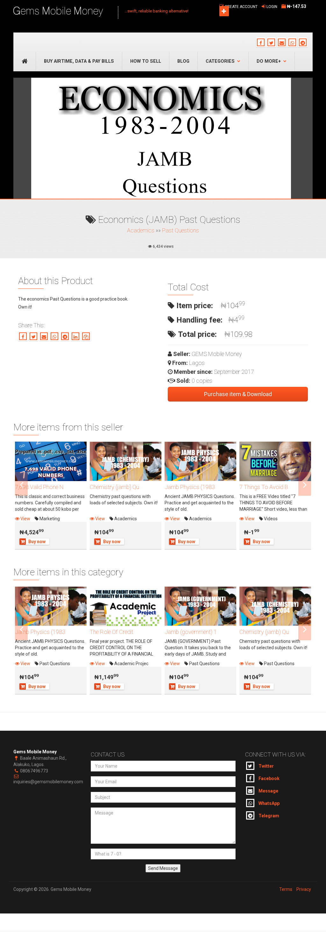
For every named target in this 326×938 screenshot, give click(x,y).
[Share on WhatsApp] (54, 336)
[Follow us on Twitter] (271, 42)
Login (271, 6)
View (24, 518)
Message (268, 790)
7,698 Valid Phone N (39, 487)
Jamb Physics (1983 (190, 487)
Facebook (269, 778)
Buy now (37, 541)
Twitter (266, 766)
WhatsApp (269, 803)
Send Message (163, 868)
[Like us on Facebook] (261, 42)
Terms (285, 889)
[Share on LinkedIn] (75, 336)
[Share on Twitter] (33, 336)
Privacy (303, 889)
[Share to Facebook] (23, 336)
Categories (220, 61)
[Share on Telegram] (65, 336)
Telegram (268, 815)
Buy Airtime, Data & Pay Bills (79, 61)
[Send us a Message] (282, 42)
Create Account (241, 6)
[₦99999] (125, 606)
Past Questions (180, 230)
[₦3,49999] (51, 461)
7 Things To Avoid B (263, 487)
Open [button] (224, 11)
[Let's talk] (303, 42)
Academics (140, 230)
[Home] (62, 12)
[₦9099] (125, 461)
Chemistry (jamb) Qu (114, 487)
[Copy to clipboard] (86, 336)
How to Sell (145, 61)
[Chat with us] (292, 42)
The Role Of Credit (111, 632)
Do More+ (269, 61)
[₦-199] (275, 461)
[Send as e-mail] (44, 336)
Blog (183, 61)
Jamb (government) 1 (191, 632)
